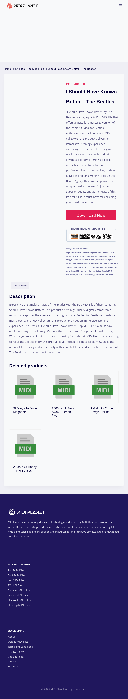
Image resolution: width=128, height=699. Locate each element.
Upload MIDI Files (18, 641)
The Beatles (110, 274)
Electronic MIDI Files (19, 600)
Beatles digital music (92, 252)
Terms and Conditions (20, 646)
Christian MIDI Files (19, 590)
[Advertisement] (64, 36)
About (11, 636)
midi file (80, 274)
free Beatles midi (80, 263)
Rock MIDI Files (17, 575)
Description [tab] (20, 285)
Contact (12, 661)
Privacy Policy (16, 651)
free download (95, 263)
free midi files (110, 263)
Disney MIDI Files (18, 595)
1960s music (76, 252)
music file (89, 274)
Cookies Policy (16, 656)
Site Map (13, 666)
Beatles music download (96, 256)
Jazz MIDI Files (16, 580)
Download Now (91, 215)
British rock (90, 259)
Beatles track (77, 259)
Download (27, 411)
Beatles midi (78, 256)
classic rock (101, 259)
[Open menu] (120, 6)
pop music (99, 274)
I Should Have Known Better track (91, 271)
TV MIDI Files (15, 585)
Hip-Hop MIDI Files (19, 605)
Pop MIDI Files (78, 84)
